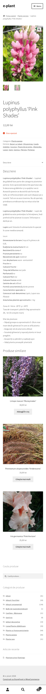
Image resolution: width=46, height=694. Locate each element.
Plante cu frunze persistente (17, 630)
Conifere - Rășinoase (14, 613)
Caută (23, 689)
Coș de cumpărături (35, 687)
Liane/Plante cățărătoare (16, 626)
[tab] (23, 162)
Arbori (8, 596)
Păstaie (24, 150)
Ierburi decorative (13, 622)
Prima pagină (11, 16)
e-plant (9, 5)
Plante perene (23, 16)
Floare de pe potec (25, 147)
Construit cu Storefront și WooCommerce (21, 679)
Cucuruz (13, 147)
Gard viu (9, 617)
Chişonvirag (28, 144)
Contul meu (7, 689)
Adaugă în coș (23, 411)
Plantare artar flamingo (15, 657)
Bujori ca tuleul (16, 144)
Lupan (5, 150)
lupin (11, 150)
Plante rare (10, 639)
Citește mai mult (23, 479)
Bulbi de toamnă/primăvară (16, 609)
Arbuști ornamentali (14, 604)
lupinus (17, 150)
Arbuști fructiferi (12, 600)
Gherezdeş (37, 147)
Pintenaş (31, 150)
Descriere (7, 162)
